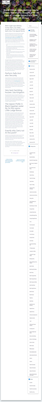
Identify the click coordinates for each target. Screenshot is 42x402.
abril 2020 (31, 129)
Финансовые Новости (33, 355)
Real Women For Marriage (32, 305)
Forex (30, 221)
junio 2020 (31, 123)
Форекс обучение (33, 367)
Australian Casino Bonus (32, 153)
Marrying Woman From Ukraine (33, 262)
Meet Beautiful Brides (33, 269)
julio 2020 (31, 120)
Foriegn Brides (32, 237)
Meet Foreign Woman (33, 278)
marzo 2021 (31, 94)
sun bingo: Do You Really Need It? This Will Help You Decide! (33, 45)
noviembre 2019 (32, 142)
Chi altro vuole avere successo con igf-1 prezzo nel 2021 (33, 50)
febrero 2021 (32, 97)
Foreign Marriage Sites (33, 215)
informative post (17, 81)
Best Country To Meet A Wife (33, 164)
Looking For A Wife (33, 251)
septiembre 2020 (32, 113)
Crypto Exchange (32, 178)
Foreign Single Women (33, 218)
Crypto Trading (32, 184)
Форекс (31, 361)
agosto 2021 (32, 78)
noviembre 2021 (32, 69)
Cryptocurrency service (33, 195)
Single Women (32, 311)
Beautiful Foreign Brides (33, 160)
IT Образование (32, 248)
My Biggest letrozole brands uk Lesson (33, 40)
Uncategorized (32, 328)
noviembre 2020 (32, 107)
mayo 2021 (31, 88)
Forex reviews (32, 234)
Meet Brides (31, 272)
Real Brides (31, 301)
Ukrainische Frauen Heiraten (33, 325)
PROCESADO (38, 2)
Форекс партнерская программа (33, 375)
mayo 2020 (31, 126)
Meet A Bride (32, 266)
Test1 (30, 321)
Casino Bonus (32, 175)
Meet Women (32, 294)
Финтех (31, 358)
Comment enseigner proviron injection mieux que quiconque (33, 35)
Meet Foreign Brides (33, 275)
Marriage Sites (32, 258)
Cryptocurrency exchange (32, 188)
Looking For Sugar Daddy (32, 255)
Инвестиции (32, 345)
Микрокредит (32, 348)
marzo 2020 (31, 132)
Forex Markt (31, 231)
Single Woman (32, 308)
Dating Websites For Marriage (33, 202)
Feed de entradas (32, 385)
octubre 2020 (32, 110)
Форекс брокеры (32, 364)
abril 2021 (31, 91)
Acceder (31, 382)
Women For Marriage (33, 339)
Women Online (32, 342)
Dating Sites (31, 198)
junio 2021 (31, 85)
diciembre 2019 (32, 139)
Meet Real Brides (32, 285)
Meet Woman (32, 291)
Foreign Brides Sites (33, 212)
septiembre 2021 (32, 75)
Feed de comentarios (33, 388)
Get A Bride (31, 240)
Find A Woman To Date (33, 205)
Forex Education (32, 224)
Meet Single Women (33, 288)
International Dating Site (33, 244)
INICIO (33, 2)
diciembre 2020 (32, 104)
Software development (33, 314)
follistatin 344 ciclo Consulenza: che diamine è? (33, 55)
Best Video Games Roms (33, 168)
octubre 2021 (32, 72)
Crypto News (32, 181)
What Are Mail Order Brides (33, 332)
